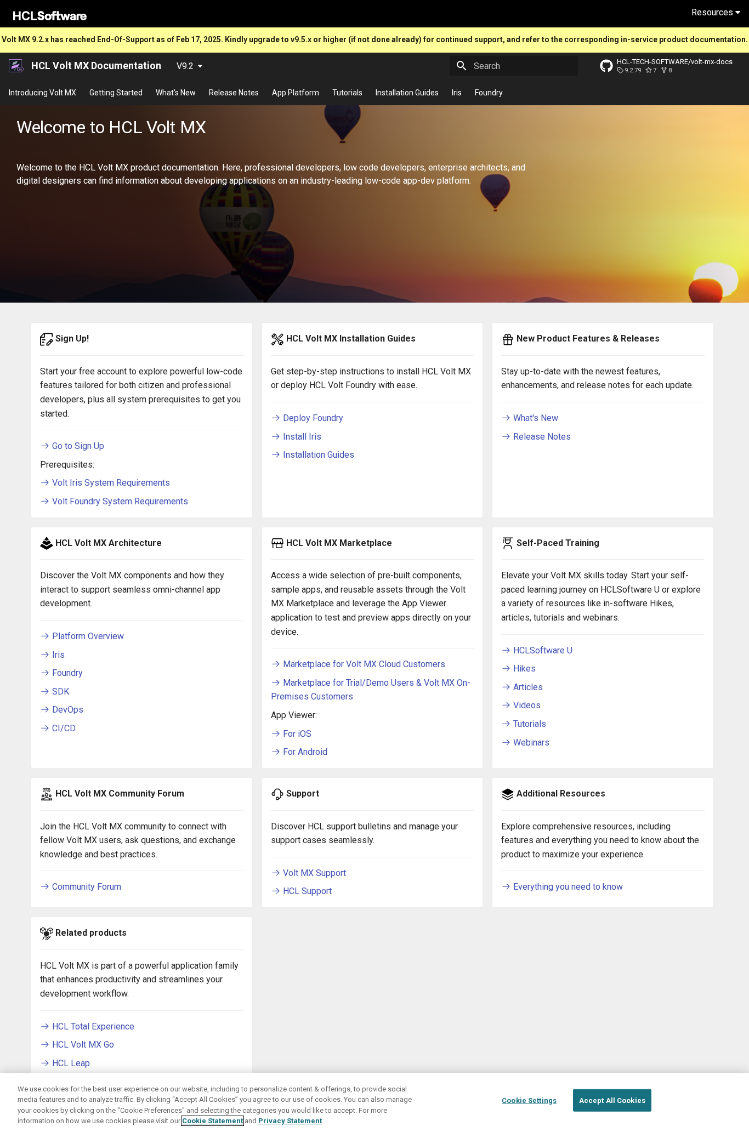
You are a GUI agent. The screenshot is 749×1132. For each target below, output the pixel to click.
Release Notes (234, 92)
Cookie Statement (212, 1121)
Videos (526, 705)
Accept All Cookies (612, 1100)
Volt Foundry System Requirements (119, 501)
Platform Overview (87, 636)
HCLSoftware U (541, 650)
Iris (457, 92)
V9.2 (185, 66)
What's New (176, 92)
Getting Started (116, 92)
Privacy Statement (290, 1121)
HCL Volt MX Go (82, 1044)
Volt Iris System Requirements (110, 482)
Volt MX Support (313, 873)
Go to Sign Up (77, 446)
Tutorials (347, 92)
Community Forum (85, 886)
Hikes (523, 668)
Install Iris (301, 436)
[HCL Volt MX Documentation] (16, 66)
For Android (304, 752)
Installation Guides (407, 92)
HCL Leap (70, 1063)
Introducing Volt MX (42, 92)
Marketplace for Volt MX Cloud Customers (363, 664)
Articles (527, 687)
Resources (713, 12)
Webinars (530, 742)
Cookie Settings (529, 1100)
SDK (59, 691)
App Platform (295, 92)
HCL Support (306, 891)
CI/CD (63, 728)
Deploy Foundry (312, 418)
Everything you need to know (567, 886)
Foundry (489, 92)
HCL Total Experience (92, 1026)
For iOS (296, 734)
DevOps (66, 709)
